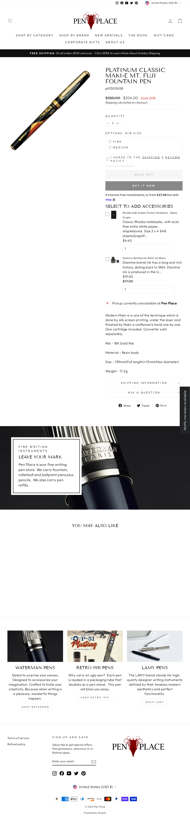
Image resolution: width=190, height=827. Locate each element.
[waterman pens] (35, 646)
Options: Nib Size (123, 133)
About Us (115, 42)
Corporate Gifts (82, 42)
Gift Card (164, 35)
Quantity (115, 116)
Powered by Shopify (95, 812)
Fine (117, 141)
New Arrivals (109, 35)
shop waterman (35, 706)
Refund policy (16, 744)
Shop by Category (35, 35)
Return (172, 157)
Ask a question (144, 392)
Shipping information (144, 383)
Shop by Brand (74, 35)
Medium (120, 147)
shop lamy (154, 702)
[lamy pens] (155, 646)
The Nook (138, 35)
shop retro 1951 (95, 697)
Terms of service (18, 738)
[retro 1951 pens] (95, 646)
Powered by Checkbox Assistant (120, 166)
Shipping (111, 102)
